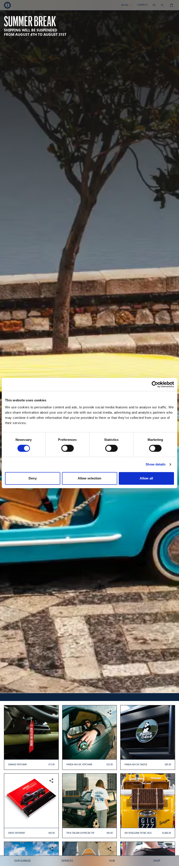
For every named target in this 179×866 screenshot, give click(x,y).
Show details (155, 464)
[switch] (67, 448)
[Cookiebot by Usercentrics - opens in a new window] (155, 384)
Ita (154, 5)
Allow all (146, 478)
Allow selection (90, 478)
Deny (32, 478)
